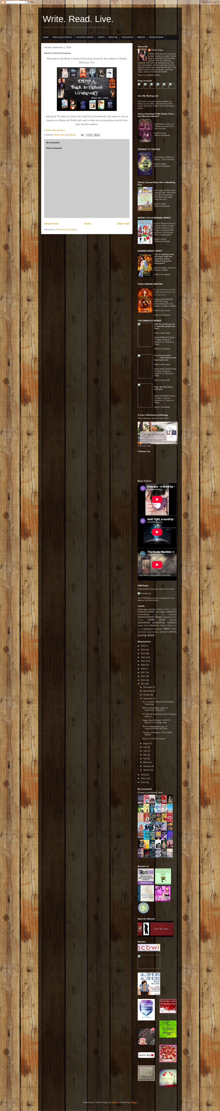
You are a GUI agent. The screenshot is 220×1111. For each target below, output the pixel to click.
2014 (143, 684)
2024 (143, 650)
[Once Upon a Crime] (170, 846)
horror (174, 617)
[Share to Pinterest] (98, 135)
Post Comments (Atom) (66, 229)
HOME (45, 37)
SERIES (101, 37)
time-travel (142, 632)
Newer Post (51, 223)
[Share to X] (93, 135)
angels (163, 612)
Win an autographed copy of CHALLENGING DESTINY (155, 727)
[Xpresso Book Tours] (146, 901)
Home (87, 223)
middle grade (156, 619)
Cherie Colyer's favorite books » (164, 861)
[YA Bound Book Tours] (163, 901)
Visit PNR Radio (145, 598)
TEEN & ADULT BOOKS (62, 37)
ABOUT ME (113, 37)
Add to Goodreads (162, 135)
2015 (143, 680)
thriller (174, 629)
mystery (173, 620)
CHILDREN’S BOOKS (85, 37)
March (146, 762)
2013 (143, 775)
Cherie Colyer (157, 50)
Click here (142, 101)
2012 (143, 778)
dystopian (173, 614)
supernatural (147, 629)
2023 (143, 653)
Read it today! (160, 133)
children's (171, 611)
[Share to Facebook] (95, 135)
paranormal (144, 622)
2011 (143, 782)
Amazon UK (167, 304)
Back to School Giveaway (153, 739)
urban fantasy (152, 632)
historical (167, 617)
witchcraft (163, 632)
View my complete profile (149, 75)
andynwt (115, 1102)
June (145, 751)
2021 (143, 661)
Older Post (123, 223)
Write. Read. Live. (78, 19)
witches (173, 631)
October (147, 695)
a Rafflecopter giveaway (54, 130)
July (145, 747)
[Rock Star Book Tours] (146, 884)
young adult (146, 635)
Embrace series (146, 611)
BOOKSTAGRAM (156, 37)
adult (157, 612)
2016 (143, 676)
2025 (143, 646)
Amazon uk (159, 342)
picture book (143, 625)
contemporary (144, 614)
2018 (143, 669)
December (148, 687)
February (147, 766)
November (148, 691)
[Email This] (87, 135)
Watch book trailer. (162, 333)
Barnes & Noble (161, 270)
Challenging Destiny (146, 609)
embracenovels (146, 617)
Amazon (171, 268)
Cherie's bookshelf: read (150, 792)
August (146, 743)
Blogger (134, 1102)
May (145, 755)
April (145, 758)
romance (154, 625)
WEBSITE (141, 37)
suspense (158, 629)
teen (167, 628)
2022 (143, 657)
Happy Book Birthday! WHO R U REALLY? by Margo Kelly (156, 721)
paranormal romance (165, 622)
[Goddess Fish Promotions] (163, 884)
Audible (172, 306)
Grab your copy (144, 446)
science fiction (166, 625)
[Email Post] (82, 135)
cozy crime (159, 614)
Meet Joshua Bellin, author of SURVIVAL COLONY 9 (155, 709)
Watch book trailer (162, 310)
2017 (143, 672)
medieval (141, 620)
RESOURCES (127, 37)
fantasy (158, 617)
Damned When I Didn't (167, 609)
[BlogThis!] (90, 135)
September (148, 698)
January (147, 770)
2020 (143, 665)
